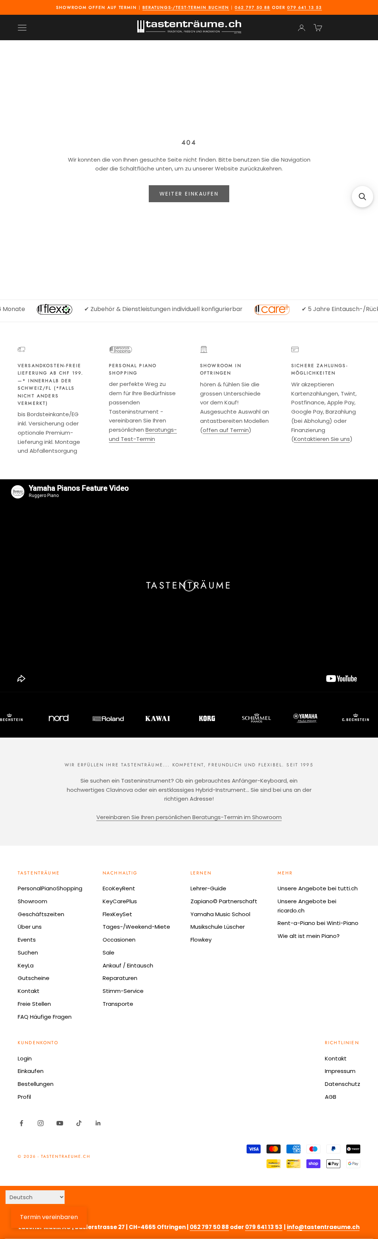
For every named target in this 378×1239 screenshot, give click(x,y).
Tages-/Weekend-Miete (136, 927)
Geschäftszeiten (41, 914)
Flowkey (201, 939)
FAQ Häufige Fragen (45, 1017)
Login (25, 1058)
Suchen (28, 952)
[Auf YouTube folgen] (59, 1123)
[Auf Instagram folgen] (40, 1123)
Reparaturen (120, 978)
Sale (108, 952)
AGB (330, 1097)
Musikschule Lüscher (217, 927)
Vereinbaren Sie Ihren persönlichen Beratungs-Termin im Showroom (189, 817)
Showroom (32, 901)
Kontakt (28, 991)
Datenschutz (342, 1084)
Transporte (118, 1004)
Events (27, 939)
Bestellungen (36, 1084)
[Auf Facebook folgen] (21, 1123)
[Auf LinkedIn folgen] (98, 1123)
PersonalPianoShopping (50, 888)
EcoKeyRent (119, 888)
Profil (24, 1097)
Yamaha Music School (220, 914)
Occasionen (119, 939)
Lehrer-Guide (208, 888)
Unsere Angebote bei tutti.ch (318, 888)
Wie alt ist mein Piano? (309, 936)
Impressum (340, 1071)
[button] (362, 196)
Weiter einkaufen (189, 193)
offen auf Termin (226, 430)
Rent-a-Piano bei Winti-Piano (318, 923)
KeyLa (26, 965)
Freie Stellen (34, 1004)
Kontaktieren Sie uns (322, 439)
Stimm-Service (123, 991)
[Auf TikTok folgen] (79, 1123)
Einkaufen (31, 1071)
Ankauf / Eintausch (128, 965)
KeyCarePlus (120, 901)
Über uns (30, 927)
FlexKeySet (117, 914)
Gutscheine (33, 978)
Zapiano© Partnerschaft (223, 901)
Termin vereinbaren (49, 1217)
